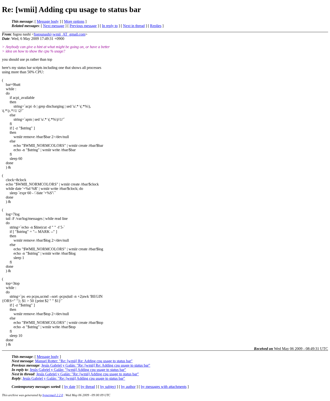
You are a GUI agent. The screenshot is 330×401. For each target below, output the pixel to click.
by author (128, 387)
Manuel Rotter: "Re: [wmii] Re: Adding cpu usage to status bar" (84, 361)
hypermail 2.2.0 (53, 395)
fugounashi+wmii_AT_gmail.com (59, 34)
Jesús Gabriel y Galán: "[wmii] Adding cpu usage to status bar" (78, 370)
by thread (88, 387)
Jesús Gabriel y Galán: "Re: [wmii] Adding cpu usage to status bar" (87, 374)
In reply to (110, 26)
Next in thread (134, 26)
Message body (48, 21)
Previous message (83, 26)
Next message (53, 26)
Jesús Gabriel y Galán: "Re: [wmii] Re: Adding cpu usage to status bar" (95, 365)
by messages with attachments (164, 387)
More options (74, 21)
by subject (108, 387)
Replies (155, 26)
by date (69, 387)
